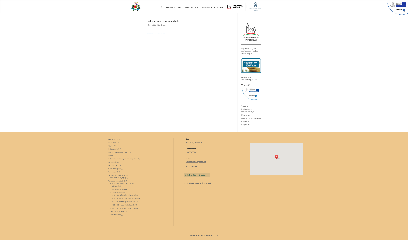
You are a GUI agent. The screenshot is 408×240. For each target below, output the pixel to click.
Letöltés (163, 33)
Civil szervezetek (114, 139)
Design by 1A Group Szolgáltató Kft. (204, 235)
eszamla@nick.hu (192, 166)
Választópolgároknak (119, 189)
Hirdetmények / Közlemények (118, 152)
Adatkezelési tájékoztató (196, 175)
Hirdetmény (245, 121)
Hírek (180, 7)
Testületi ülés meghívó (116, 175)
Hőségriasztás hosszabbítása (251, 118)
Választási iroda (115, 215)
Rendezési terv (113, 165)
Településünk (190, 7)
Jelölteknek (115, 186)
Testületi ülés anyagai (117, 178)
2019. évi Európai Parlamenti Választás (125, 198)
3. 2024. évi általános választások (121, 183)
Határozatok (112, 149)
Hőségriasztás (245, 115)
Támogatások (206, 7)
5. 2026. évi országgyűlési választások (123, 208)
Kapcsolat (218, 7)
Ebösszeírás (112, 142)
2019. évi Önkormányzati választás (123, 202)
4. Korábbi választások (117, 193)
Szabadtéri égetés (114, 169)
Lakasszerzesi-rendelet (153, 33)
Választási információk (116, 181)
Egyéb (110, 146)
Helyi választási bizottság (118, 211)
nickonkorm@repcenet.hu (196, 162)
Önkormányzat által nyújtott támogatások (122, 159)
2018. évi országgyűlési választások (124, 195)
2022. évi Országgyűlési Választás (123, 205)
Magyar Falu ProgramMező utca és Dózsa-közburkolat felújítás (249, 51)
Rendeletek (162, 25)
